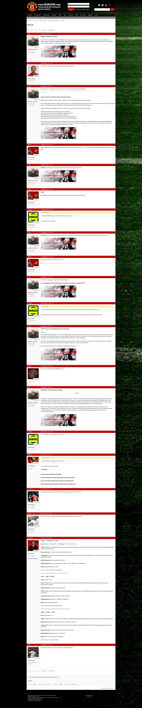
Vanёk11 (29, 366)
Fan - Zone (83, 15)
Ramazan (74, 684)
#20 (52, 644)
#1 (50, 33)
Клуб (65, 15)
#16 (50, 454)
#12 (51, 326)
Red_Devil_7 (30, 489)
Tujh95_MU (30, 537)
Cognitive (30, 680)
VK (99, 5)
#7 (52, 209)
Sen (28, 63)
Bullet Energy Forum (110, 688)
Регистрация (78, 9)
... (37, 29)
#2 (51, 63)
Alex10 (29, 33)
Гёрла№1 (29, 144)
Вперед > (44, 29)
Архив (76, 15)
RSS (106, 5)
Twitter (102, 5)
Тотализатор (37, 15)
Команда (54, 15)
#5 (52, 164)
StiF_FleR (30, 209)
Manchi (29, 513)
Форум (43, 17)
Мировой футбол (42, 20)
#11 (52, 303)
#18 (51, 513)
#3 (51, 86)
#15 (52, 431)
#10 (52, 277)
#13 (52, 366)
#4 (52, 144)
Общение (90, 15)
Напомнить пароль (85, 9)
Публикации (46, 15)
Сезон (60, 15)
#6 (52, 189)
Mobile (109, 5)
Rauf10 (29, 644)
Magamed (30, 454)
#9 (52, 256)
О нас (96, 15)
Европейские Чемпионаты (53, 20)
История (70, 15)
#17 (51, 489)
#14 (52, 387)
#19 (51, 537)
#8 (52, 232)
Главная (30, 15)
